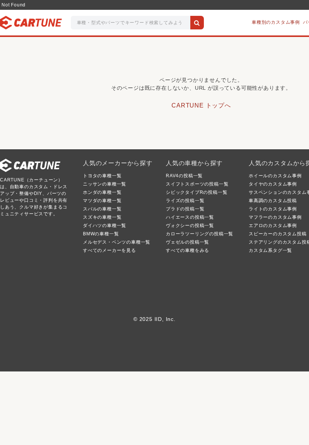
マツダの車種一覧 (102, 200)
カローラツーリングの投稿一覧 (199, 233)
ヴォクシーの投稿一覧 (190, 225)
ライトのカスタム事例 (273, 209)
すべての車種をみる (187, 250)
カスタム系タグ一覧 (270, 250)
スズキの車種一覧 (102, 217)
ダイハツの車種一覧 (104, 225)
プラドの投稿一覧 (185, 209)
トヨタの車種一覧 (102, 175)
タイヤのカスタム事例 (273, 184)
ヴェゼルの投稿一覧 (187, 242)
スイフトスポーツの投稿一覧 (197, 184)
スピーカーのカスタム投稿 (278, 233)
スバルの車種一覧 (102, 209)
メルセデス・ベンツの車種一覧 (116, 242)
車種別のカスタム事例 (276, 22)
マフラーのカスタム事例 (275, 217)
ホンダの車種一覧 (102, 192)
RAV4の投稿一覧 (184, 175)
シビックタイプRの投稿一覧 (196, 192)
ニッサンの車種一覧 (104, 184)
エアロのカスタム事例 (273, 225)
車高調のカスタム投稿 (273, 200)
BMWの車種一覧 (101, 233)
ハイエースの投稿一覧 (190, 217)
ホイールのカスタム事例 (275, 175)
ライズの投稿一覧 (185, 200)
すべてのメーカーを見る (109, 250)
